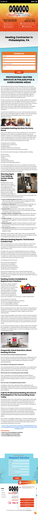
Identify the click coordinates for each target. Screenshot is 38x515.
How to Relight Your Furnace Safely (11, 434)
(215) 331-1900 (29, 21)
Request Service (9, 24)
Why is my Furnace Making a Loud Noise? (12, 432)
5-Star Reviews (8, 26)
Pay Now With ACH (28, 26)
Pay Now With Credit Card (28, 23)
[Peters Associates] (19, 12)
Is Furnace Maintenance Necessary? (11, 435)
